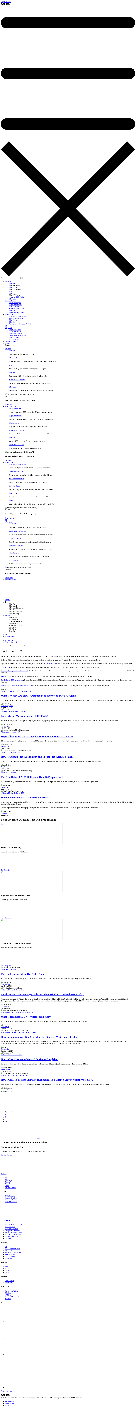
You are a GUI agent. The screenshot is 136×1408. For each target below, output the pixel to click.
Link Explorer (14, 307)
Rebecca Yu (5, 1049)
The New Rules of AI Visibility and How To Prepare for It (32, 777)
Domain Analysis (15, 303)
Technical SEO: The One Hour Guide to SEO (16, 685)
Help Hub (8, 1251)
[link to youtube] (21, 1387)
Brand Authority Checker (13, 1232)
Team (7, 1268)
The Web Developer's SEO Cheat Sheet (14, 671)
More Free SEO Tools (16, 312)
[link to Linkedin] (21, 1371)
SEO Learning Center (16, 318)
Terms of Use (9, 1403)
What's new (9, 640)
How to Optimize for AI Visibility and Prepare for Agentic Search (37, 756)
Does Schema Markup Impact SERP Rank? (24, 716)
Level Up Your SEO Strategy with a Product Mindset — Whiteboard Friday (42, 994)
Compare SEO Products (17, 297)
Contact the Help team (8, 1391)
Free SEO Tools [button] (10, 301)
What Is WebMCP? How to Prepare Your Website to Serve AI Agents (38, 695)
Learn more (9, 404)
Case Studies (9, 1281)
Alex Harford (5, 1069)
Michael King (5, 746)
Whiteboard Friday (7, 793)
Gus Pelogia (5, 1006)
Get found (8, 460)
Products (3, 1174)
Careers (7, 1270)
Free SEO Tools (6, 1221)
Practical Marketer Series (13, 1297)
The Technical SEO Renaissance (12, 680)
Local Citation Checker (13, 1234)
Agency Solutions (15, 332)
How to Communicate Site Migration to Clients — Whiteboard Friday (39, 1037)
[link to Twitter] (21, 1322)
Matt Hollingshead (7, 706)
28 (6, 1121)
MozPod (8, 1299)
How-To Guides (14, 486)
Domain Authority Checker (14, 1225)
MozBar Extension (11, 1236)
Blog (6, 326)
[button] (6, 602)
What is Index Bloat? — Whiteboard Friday (25, 797)
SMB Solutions (10, 1196)
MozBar (12, 310)
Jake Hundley (5, 726)
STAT (11, 291)
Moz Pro (12, 283)
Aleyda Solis (5, 767)
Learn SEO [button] (9, 314)
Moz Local (13, 287)
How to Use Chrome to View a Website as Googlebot (29, 1059)
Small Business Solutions (17, 335)
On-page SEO (24, 1075)
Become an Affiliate (11, 1291)
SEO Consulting (19, 1032)
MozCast (8, 1238)
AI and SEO (5, 691)
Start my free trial (11, 642)
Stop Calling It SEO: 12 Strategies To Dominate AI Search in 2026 (37, 736)
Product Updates (10, 1188)
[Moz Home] (5, 5)
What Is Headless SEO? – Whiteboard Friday (26, 1016)
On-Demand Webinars (16, 479)
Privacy (7, 1405)
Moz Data (12, 299)
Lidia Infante (5, 1027)
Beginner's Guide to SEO (17, 316)
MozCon (12, 322)
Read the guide (6, 918)
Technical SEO (10, 636)
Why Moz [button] (8, 328)
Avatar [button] (7, 616)
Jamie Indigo (5, 984)
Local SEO (4, 711)
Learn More (9, 578)
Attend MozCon (10, 341)
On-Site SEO (5, 667)
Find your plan (10, 518)
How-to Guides (10, 1254)
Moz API (12, 293)
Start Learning (6, 870)
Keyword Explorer (15, 305)
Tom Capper (5, 813)
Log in (7, 343)
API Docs (8, 1258)
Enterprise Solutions (16, 333)
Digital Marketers (15, 330)
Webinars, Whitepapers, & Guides (20, 324)
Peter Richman (6, 1090)
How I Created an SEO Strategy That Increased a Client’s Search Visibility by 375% (47, 1079)
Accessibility (9, 1401)
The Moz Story (14, 337)
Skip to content (6, 2)
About (7, 1267)
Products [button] (8, 282)
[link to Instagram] (21, 1354)
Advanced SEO (15, 691)
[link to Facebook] (21, 1338)
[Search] (21, 598)
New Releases (14, 339)
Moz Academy (14, 320)
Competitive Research (16, 308)
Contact (7, 1272)
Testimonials (9, 1283)
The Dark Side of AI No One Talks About (23, 974)
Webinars (8, 1295)
